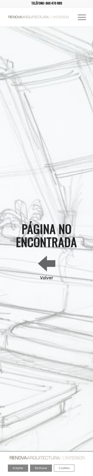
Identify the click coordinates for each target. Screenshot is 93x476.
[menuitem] (79, 16)
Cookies (64, 468)
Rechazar (41, 468)
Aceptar (18, 468)
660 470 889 (54, 2)
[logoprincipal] (38, 16)
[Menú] (79, 16)
